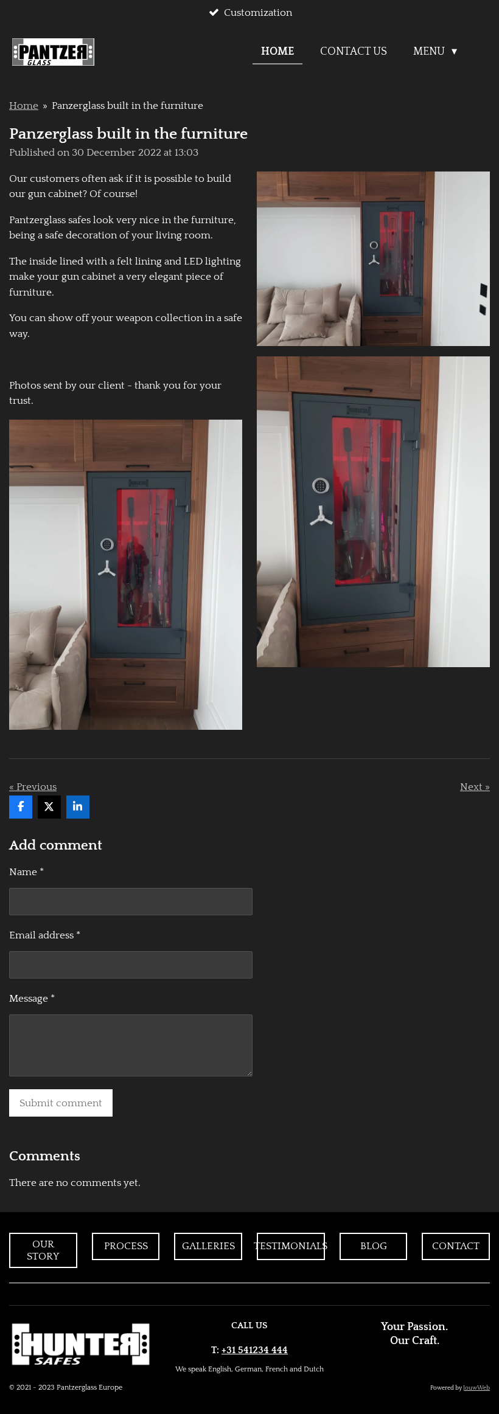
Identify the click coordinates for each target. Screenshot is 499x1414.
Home (23, 105)
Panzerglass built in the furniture (127, 105)
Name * (26, 872)
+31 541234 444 (255, 1350)
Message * (32, 998)
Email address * (44, 935)
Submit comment (60, 1103)
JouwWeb (476, 1388)
